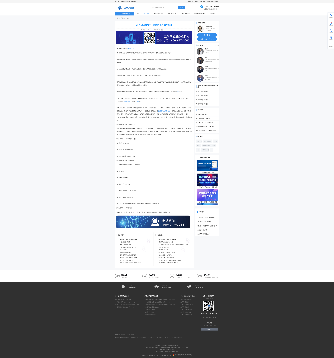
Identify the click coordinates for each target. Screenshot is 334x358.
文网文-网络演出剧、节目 (187, 304)
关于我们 (209, 1)
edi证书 (199, 145)
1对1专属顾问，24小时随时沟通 (206, 130)
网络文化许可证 (158, 13)
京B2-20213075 (161, 355)
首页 (138, 13)
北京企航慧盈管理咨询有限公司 (122, 337)
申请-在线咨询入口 (202, 95)
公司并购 (189, 1)
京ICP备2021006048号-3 (149, 355)
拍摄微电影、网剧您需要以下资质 (168, 263)
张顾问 (206, 57)
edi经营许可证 (207, 141)
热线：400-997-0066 (207, 39)
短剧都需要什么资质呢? (165, 255)
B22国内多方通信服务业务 (151, 307)
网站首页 (117, 18)
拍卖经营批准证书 (125, 242)
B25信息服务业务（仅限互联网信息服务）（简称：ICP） (159, 299)
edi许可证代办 (206, 145)
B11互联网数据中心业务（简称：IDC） (125, 299)
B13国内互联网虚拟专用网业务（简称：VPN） (127, 304)
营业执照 (169, 355)
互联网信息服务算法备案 (166, 242)
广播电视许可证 (185, 13)
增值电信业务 (127, 101)
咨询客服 (207, 35)
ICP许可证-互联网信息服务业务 (128, 239)
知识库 (128, 18)
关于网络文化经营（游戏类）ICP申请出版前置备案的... (174, 244)
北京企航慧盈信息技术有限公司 (138, 337)
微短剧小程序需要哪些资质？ (167, 257)
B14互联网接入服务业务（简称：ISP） (125, 307)
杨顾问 (206, 49)
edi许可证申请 (205, 150)
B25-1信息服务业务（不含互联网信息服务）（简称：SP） (160, 304)
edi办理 (215, 141)
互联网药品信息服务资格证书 (128, 255)
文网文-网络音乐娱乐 (186, 309)
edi (178, 91)
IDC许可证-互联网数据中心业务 (128, 257)
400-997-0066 (166, 287)
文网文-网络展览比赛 (186, 314)
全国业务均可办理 (201, 114)
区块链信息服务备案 (125, 252)
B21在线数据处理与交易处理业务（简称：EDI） (157, 302)
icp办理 (137, 101)
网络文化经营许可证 (125, 244)
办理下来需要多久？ (203, 228)
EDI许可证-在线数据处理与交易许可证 (130, 263)
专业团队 (195, 1)
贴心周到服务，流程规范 (203, 118)
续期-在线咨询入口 (202, 100)
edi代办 (214, 145)
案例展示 (215, 1)
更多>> (217, 45)
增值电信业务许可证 (164, 111)
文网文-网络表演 (184, 302)
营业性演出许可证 (200, 13)
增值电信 (146, 13)
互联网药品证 (172, 13)
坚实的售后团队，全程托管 (204, 122)
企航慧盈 (150, 337)
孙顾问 (206, 66)
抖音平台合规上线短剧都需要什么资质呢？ (170, 260)
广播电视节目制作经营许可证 (128, 247)
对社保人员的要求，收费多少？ (207, 219)
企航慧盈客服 (208, 26)
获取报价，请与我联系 (204, 215)
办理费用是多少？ (203, 223)
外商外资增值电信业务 (150, 314)
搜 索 (181, 7)
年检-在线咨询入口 (202, 104)
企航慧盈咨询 (162, 337)
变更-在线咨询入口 (202, 91)
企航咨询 (155, 337)
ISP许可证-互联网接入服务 (127, 260)
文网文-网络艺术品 (185, 312)
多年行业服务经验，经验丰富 (205, 126)
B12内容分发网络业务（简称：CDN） (125, 302)
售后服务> (209, 329)
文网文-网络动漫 (184, 307)
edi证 (198, 150)
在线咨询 (202, 1)
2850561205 (132, 287)
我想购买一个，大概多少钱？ (206, 232)
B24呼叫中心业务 (149, 312)
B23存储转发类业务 (149, 309)
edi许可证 (131, 48)
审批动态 (123, 18)
